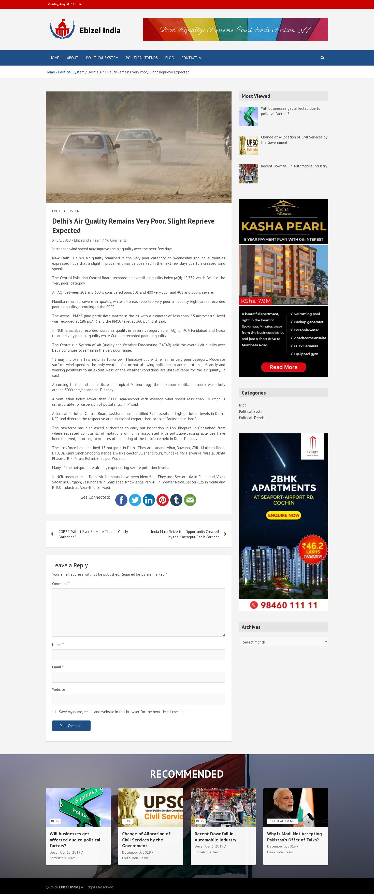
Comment (60, 583)
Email (57, 667)
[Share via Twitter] (135, 496)
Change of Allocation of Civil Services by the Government (146, 840)
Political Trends (142, 57)
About (73, 57)
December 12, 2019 (65, 852)
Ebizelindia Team (88, 240)
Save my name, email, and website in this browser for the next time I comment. (123, 711)
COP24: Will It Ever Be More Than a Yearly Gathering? (93, 534)
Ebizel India (68, 887)
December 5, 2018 (281, 846)
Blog (169, 57)
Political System (102, 57)
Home (54, 57)
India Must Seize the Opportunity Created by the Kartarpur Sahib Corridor (185, 534)
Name (58, 644)
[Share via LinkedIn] (149, 496)
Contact (189, 57)
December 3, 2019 (136, 852)
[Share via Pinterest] (162, 496)
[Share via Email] (190, 496)
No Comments (116, 240)
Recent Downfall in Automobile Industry (215, 836)
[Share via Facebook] (121, 496)
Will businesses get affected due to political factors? (75, 840)
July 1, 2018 (61, 240)
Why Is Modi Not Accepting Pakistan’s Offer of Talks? (294, 836)
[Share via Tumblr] (176, 496)
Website (58, 689)
